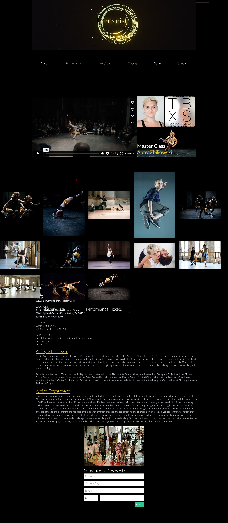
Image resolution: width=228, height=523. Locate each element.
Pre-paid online (48, 326)
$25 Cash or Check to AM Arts (51, 329)
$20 (38, 326)
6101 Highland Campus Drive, (51, 313)
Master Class (151, 146)
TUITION (40, 323)
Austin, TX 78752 (76, 313)
